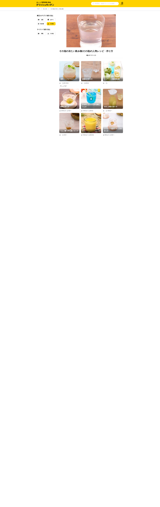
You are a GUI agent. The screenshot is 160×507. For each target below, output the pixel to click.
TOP (38, 9)
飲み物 (45, 9)
